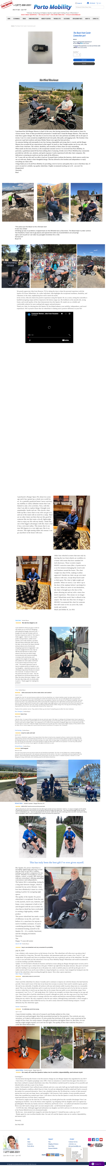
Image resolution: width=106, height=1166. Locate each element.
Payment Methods (52, 1148)
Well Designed (24, 748)
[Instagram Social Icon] (89, 1139)
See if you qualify (82, 47)
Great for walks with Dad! (28, 733)
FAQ (49, 1142)
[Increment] (80, 54)
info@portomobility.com (75, 1146)
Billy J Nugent (19, 974)
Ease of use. (24, 714)
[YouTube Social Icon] (101, 1139)
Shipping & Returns (53, 1144)
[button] (99, 3)
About (28, 1142)
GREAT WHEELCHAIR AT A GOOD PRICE (31, 976)
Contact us (30, 1144)
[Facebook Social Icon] (93, 1139)
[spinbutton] (77, 54)
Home (12, 26)
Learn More (86, 43)
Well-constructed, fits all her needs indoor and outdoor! (37, 692)
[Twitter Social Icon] (97, 1139)
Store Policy (51, 1146)
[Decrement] (74, 54)
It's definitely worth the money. (30, 1009)
